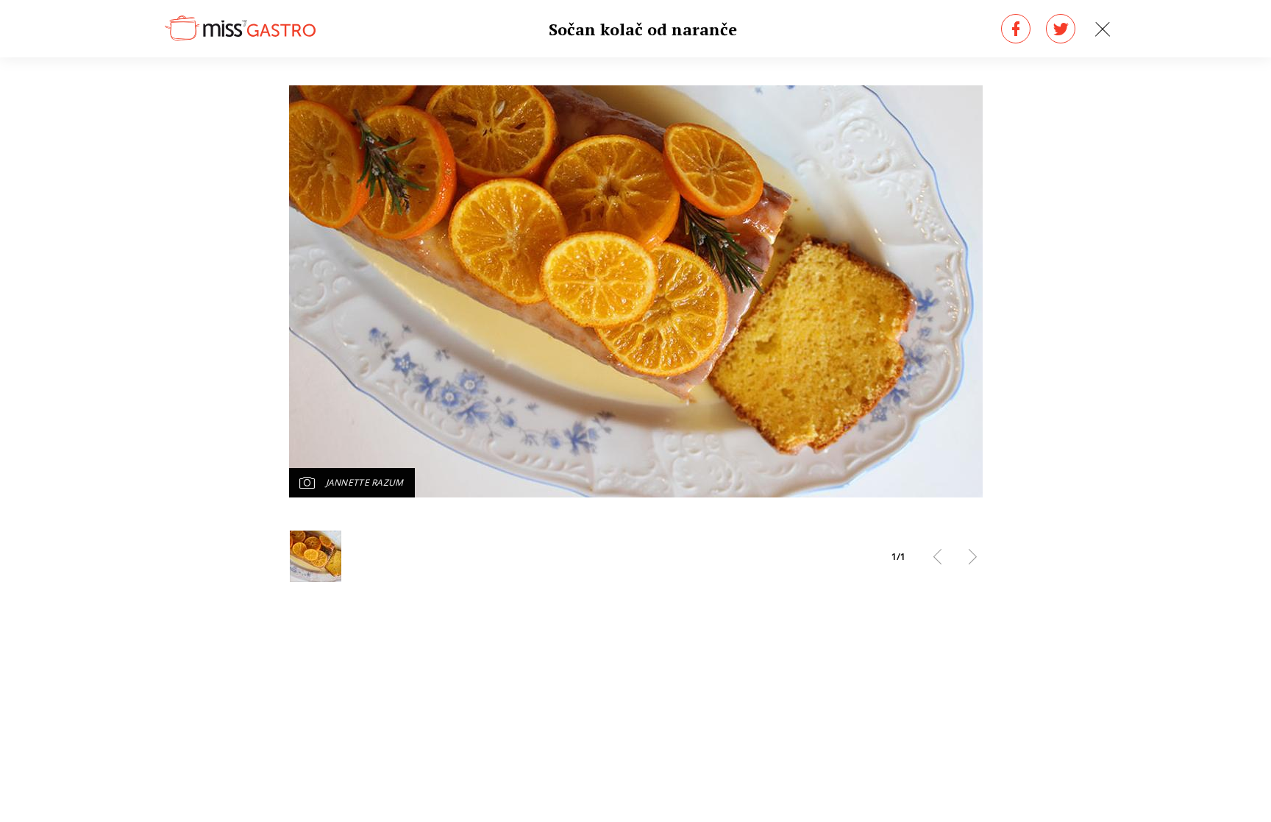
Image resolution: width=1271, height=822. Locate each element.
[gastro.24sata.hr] (240, 28)
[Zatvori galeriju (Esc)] (1102, 29)
